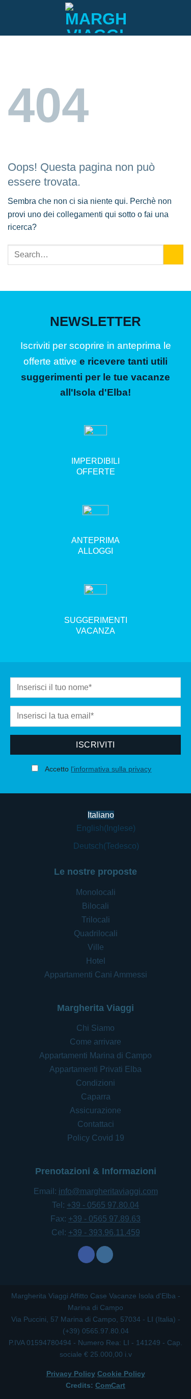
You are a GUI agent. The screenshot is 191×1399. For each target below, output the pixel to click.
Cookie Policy (121, 1374)
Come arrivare (95, 1041)
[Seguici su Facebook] (86, 1254)
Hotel (95, 961)
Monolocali (96, 892)
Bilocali (95, 906)
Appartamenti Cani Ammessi (95, 974)
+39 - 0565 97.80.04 (103, 1205)
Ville (96, 947)
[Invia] (173, 254)
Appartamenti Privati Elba (95, 1069)
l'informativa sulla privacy (111, 769)
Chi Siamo (95, 1028)
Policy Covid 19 (95, 1138)
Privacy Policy (70, 1374)
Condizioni (95, 1083)
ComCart (110, 1385)
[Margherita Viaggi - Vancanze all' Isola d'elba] (95, 18)
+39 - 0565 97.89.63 (104, 1218)
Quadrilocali (96, 933)
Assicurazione (95, 1110)
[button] (177, 17)
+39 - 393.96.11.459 (104, 1232)
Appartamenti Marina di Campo (95, 1055)
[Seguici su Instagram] (104, 1254)
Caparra (96, 1096)
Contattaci (95, 1124)
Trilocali (95, 919)
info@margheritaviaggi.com (108, 1191)
